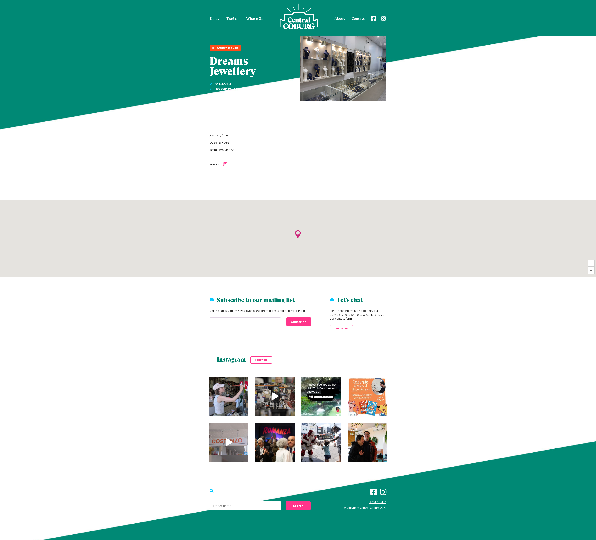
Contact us (341, 328)
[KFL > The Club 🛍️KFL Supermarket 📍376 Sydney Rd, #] (321, 396)
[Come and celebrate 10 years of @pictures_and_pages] (367, 396)
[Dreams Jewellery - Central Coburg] (299, 16)
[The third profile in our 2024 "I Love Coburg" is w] (275, 396)
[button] (298, 227)
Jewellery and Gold (227, 47)
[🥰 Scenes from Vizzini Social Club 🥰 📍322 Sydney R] (275, 442)
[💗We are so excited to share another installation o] (228, 442)
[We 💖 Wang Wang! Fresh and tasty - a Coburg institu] (367, 442)
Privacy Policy (377, 501)
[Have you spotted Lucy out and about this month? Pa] (228, 396)
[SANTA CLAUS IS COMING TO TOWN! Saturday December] (321, 442)
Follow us (261, 360)
